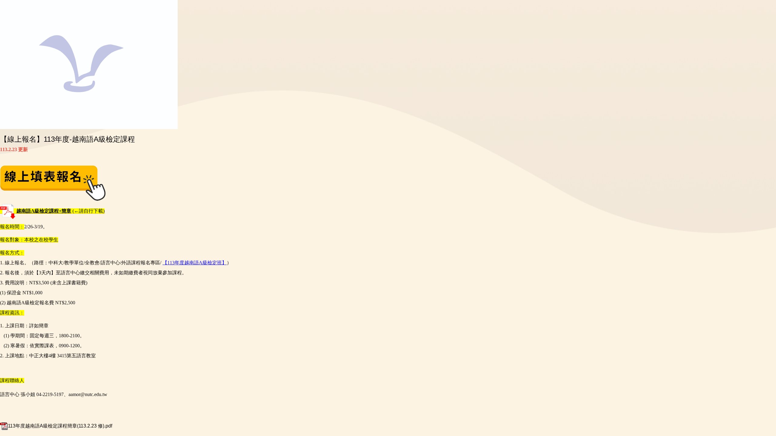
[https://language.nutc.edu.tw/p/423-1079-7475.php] (53, 182)
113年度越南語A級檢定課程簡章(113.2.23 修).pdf (60, 425)
